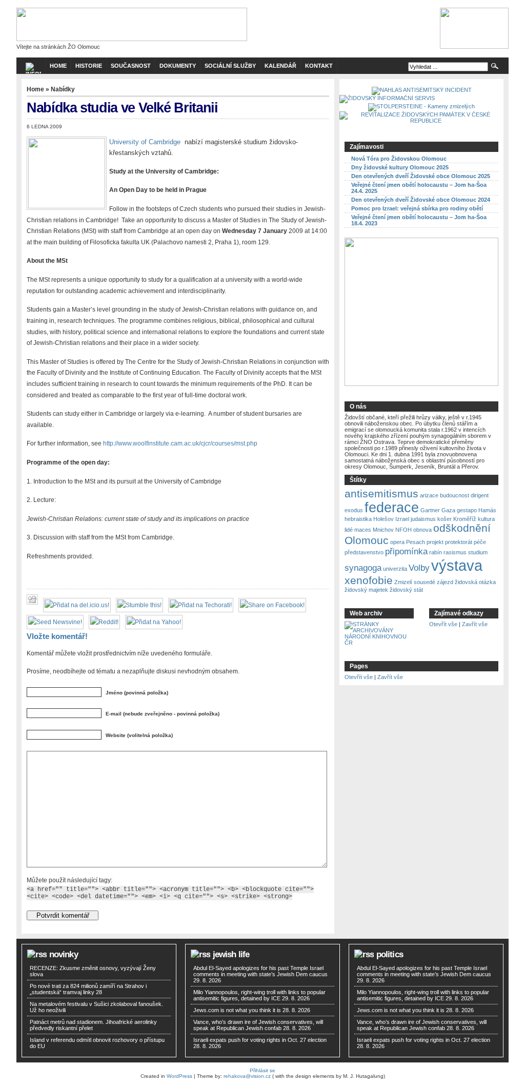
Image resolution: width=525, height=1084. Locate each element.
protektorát (458, 542)
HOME (58, 66)
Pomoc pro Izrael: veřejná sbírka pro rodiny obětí (417, 208)
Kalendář (280, 66)
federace (392, 507)
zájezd (445, 582)
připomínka (406, 551)
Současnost (131, 66)
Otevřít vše (443, 624)
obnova (422, 530)
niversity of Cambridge (147, 142)
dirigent (480, 495)
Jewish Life (231, 954)
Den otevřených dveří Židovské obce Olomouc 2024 (420, 200)
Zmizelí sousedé (414, 582)
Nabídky (63, 89)
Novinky (63, 954)
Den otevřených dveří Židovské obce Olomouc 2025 (420, 176)
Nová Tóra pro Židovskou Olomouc (399, 159)
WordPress (179, 1076)
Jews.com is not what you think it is (237, 1010)
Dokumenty (177, 66)
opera (397, 542)
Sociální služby (230, 66)
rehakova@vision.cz (247, 1076)
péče (480, 542)
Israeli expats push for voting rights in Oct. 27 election (260, 1040)
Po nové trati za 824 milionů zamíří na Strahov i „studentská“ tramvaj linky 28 (88, 989)
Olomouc (367, 540)
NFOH (403, 530)
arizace (429, 495)
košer (444, 519)
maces (362, 530)
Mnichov (383, 530)
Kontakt (319, 66)
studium (478, 552)
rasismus (455, 552)
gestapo (467, 510)
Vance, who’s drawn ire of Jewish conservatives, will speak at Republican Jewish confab (258, 1025)
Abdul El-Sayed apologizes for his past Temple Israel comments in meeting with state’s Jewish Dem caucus (260, 971)
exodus (354, 510)
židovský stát (406, 590)
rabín (435, 552)
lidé (349, 530)
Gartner (430, 510)
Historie (88, 66)
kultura (486, 519)
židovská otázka (475, 582)
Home (35, 89)
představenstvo (364, 552)
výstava (456, 565)
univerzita (395, 569)
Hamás (487, 510)
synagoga (363, 568)
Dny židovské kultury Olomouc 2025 (400, 167)
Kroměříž (464, 519)
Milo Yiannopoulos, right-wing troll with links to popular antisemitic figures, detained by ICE (259, 995)
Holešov (383, 519)
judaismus (423, 519)
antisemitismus (381, 493)
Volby (419, 568)
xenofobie (369, 580)
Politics (389, 954)
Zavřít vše (475, 624)
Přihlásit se (262, 1070)
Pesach (415, 542)
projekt (435, 542)
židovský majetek (366, 590)
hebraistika (358, 519)
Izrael (402, 519)
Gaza (448, 510)
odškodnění (462, 528)
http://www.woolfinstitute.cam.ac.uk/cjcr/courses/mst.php (180, 443)
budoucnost (454, 495)
